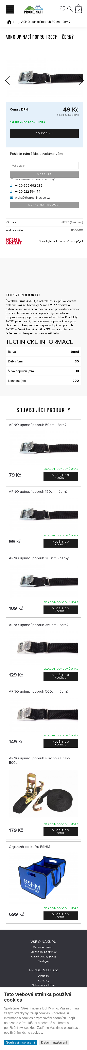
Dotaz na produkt (44, 204)
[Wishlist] (62, 10)
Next (78, 81)
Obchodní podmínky (43, 952)
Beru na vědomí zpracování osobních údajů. (35, 179)
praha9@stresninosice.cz (32, 198)
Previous (10, 79)
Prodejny (43, 961)
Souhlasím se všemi (20, 1042)
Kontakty (43, 980)
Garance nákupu (43, 947)
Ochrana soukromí (43, 985)
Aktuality (43, 976)
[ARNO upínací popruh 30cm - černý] (44, 77)
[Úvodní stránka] (9, 22)
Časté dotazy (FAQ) (43, 956)
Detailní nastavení (54, 1042)
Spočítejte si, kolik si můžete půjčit (61, 241)
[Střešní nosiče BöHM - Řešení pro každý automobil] (33, 10)
